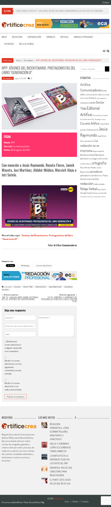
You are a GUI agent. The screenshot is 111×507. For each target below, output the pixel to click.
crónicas (17, 287)
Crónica (92, 97)
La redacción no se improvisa (89, 145)
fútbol (102, 124)
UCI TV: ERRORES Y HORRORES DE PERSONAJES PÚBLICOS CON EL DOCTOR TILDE (59, 299)
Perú (100, 176)
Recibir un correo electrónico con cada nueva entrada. (13, 386)
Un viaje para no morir (99, 197)
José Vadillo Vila (89, 141)
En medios (9, 43)
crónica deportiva (101, 98)
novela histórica (86, 164)
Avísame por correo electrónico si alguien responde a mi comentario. (13, 346)
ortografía (99, 163)
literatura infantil (87, 154)
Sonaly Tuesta (86, 193)
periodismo (96, 171)
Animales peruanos (83, 36)
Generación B (41, 287)
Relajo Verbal (26, 43)
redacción (87, 183)
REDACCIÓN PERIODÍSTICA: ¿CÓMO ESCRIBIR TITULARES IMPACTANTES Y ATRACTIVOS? (59, 432)
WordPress (18, 502)
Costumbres (84, 98)
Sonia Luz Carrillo (100, 193)
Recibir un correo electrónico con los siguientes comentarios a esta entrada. (13, 367)
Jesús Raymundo (55, 287)
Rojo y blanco (102, 189)
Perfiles (75, 502)
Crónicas (50, 36)
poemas (89, 179)
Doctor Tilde (27, 287)
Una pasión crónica (86, 197)
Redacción (17, 36)
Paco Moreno (85, 167)
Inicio (4, 36)
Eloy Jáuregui (96, 119)
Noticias (64, 36)
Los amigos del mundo (98, 158)
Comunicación (34, 36)
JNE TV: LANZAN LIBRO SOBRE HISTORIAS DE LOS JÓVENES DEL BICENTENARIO (20, 299)
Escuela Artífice (89, 123)
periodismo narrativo (89, 175)
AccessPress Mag (36, 502)
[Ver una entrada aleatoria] (104, 51)
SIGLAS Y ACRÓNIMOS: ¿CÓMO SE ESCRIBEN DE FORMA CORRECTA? (60, 447)
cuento (91, 102)
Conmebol (105, 95)
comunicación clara (93, 94)
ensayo (103, 119)
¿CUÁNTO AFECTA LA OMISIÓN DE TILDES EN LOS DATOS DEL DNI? (60, 459)
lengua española (98, 151)
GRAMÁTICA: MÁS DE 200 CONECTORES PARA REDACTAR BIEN (61, 471)
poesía (96, 178)
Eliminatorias (96, 115)
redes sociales (99, 184)
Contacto (105, 2)
